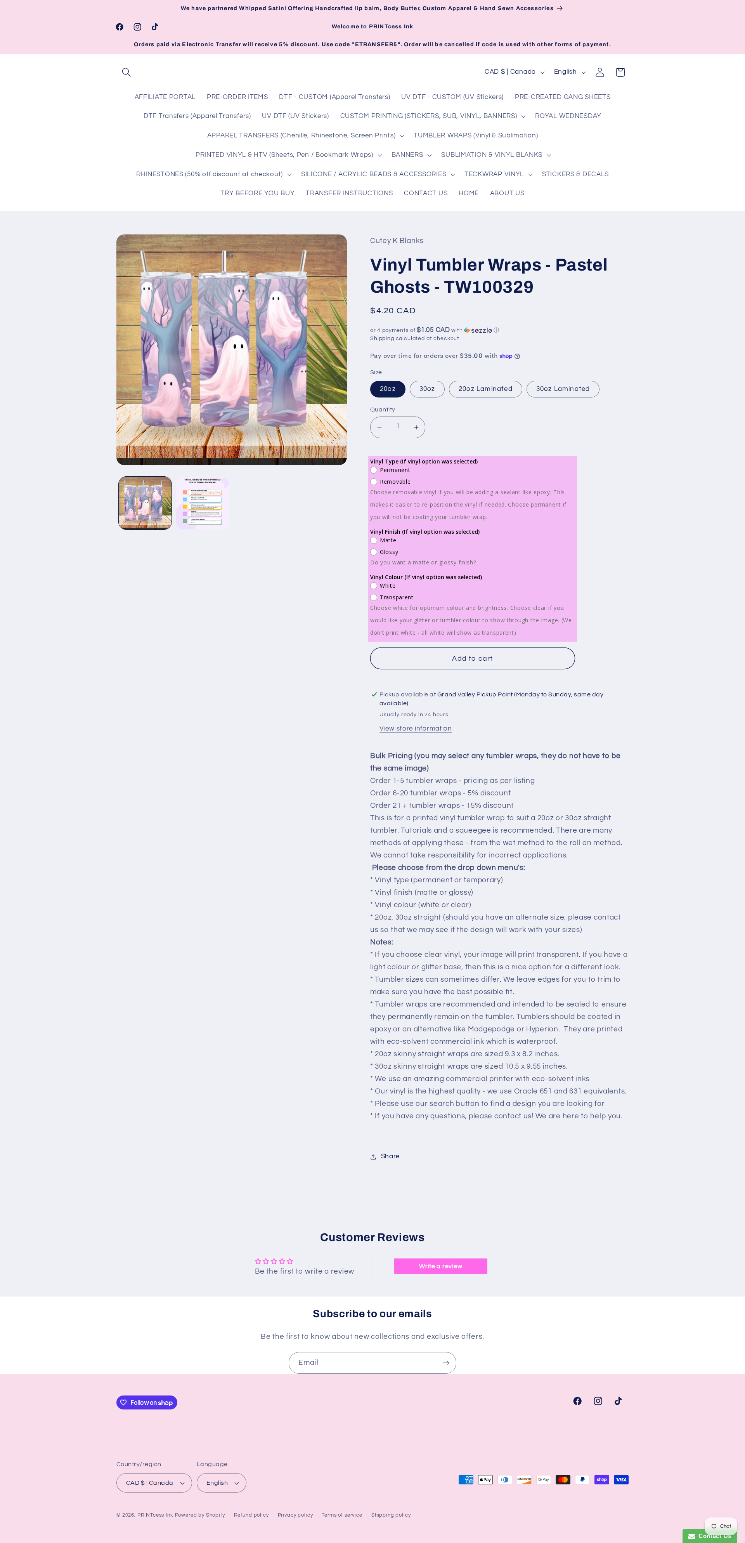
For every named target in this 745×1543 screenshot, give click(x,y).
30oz (427, 388)
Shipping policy (391, 1515)
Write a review (440, 1266)
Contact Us (713, 1536)
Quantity (382, 409)
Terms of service (342, 1515)
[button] (126, 72)
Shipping (382, 338)
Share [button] (390, 1156)
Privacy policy (295, 1515)
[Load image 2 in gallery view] (202, 503)
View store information (415, 728)
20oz (388, 388)
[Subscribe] (445, 1363)
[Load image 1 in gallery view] (145, 503)
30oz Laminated (563, 388)
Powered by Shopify (200, 1515)
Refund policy (251, 1515)
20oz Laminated (486, 388)
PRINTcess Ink (155, 1515)
